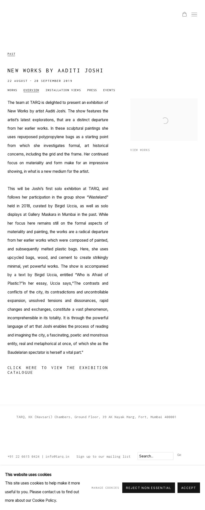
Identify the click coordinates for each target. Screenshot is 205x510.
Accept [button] (188, 488)
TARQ (20, 14)
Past (11, 53)
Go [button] (179, 455)
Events (109, 90)
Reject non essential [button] (148, 488)
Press (92, 90)
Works (12, 90)
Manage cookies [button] (105, 487)
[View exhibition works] (164, 102)
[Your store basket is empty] (185, 15)
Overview (31, 90)
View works (140, 149)
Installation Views (63, 90)
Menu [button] (194, 15)
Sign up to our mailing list (103, 456)
